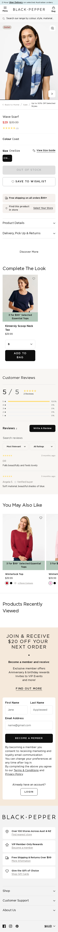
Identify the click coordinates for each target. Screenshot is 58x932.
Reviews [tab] (10, 428)
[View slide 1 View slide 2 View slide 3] (29, 61)
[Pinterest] (17, 926)
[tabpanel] (29, 461)
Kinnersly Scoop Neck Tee (19, 328)
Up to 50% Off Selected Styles (43, 104)
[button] (29, 401)
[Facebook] (4, 926)
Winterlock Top (14, 574)
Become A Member (29, 738)
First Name (12, 702)
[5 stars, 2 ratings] (9, 128)
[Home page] (29, 9)
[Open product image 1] (29, 61)
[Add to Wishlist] (33, 279)
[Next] (51, 93)
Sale (25, 105)
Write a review (42, 428)
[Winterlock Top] (24, 542)
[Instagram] (10, 926)
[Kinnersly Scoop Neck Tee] (20, 298)
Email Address (14, 718)
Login (29, 792)
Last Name (37, 702)
